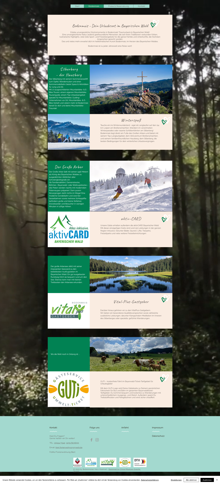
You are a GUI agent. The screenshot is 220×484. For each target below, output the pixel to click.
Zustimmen (207, 480)
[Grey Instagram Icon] (97, 440)
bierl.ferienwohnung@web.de (69, 447)
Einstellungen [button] (176, 480)
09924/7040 (59, 443)
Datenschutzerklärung (150, 480)
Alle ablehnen (191, 480)
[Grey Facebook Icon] (91, 440)
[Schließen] (216, 480)
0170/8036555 (72, 443)
